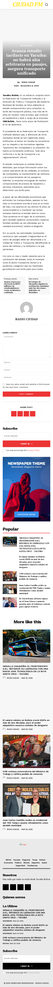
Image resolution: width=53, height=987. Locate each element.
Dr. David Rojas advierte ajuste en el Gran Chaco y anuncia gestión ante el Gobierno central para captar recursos (34, 602)
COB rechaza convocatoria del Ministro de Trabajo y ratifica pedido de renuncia (33, 576)
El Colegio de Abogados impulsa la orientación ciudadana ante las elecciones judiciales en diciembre (39, 287)
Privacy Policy (33, 450)
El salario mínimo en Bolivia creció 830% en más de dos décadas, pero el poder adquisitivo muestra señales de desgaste (33, 561)
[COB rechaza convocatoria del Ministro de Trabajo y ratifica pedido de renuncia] (10, 576)
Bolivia (6, 943)
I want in (24, 444)
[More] (39, 413)
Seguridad (26, 46)
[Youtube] (28, 887)
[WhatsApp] (32, 413)
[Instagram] (13, 887)
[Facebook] (14, 413)
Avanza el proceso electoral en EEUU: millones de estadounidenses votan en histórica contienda (12, 287)
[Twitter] (20, 413)
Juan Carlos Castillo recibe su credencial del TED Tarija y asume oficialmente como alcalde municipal (34, 589)
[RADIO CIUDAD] (26, 308)
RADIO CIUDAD (28, 82)
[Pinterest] (26, 413)
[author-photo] (4, 677)
